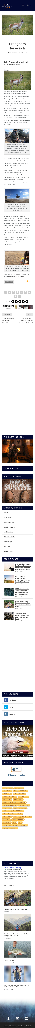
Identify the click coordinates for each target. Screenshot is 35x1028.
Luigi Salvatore (8, 532)
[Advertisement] (17, 657)
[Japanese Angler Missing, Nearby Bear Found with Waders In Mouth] (9, 616)
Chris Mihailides (9, 522)
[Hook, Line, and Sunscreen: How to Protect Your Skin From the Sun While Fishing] (9, 579)
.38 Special (22, 791)
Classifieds (12, 1026)
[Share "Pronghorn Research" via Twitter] (10, 292)
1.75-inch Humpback (9, 796)
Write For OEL (8, 551)
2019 (20, 822)
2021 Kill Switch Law (10, 828)
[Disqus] (17, 354)
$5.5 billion (19, 788)
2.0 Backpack (23, 796)
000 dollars (7, 794)
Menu (28, 5)
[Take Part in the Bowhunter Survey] (17, 898)
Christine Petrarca (9, 527)
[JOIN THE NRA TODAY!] (17, 741)
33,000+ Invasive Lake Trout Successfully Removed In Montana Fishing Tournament (22, 591)
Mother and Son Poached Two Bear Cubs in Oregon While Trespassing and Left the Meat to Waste (23, 566)
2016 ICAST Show (18, 819)
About (6, 1026)
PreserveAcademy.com (14, 869)
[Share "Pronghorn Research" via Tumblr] (17, 292)
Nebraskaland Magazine (16, 276)
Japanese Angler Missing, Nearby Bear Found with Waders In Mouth (22, 616)
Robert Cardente (9, 537)
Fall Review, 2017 (9, 960)
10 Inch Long (18, 799)
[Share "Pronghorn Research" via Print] (19, 296)
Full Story (9, 282)
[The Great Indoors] (17, 451)
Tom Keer (7, 546)
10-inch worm (23, 805)
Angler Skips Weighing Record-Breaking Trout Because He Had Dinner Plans (23, 604)
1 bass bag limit (19, 794)
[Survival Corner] (17, 491)
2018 (14, 822)
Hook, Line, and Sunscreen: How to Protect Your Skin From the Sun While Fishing (22, 579)
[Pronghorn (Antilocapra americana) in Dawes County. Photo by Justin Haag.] (17, 89)
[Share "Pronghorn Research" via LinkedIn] (21, 292)
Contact (28, 1026)
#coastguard (7, 788)
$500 (15, 791)
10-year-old (7, 808)
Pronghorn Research (16, 274)
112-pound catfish (20, 808)
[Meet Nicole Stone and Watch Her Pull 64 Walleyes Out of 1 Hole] (17, 974)
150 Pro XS (6, 811)
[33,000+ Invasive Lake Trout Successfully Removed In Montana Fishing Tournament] (9, 592)
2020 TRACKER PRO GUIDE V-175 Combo (14, 825)
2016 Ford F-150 (26, 816)
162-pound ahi (16, 814)
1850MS (16, 816)
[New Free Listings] (17, 771)
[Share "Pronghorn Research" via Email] (16, 296)
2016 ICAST (6, 819)
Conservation (12, 53)
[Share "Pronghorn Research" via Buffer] (25, 292)
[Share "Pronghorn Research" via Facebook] (6, 292)
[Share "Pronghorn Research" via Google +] (14, 292)
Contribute (21, 1026)
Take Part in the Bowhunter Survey (15, 909)
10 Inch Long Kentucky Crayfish (14, 802)
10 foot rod (6, 799)
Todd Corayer (8, 541)
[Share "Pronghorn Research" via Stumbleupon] (29, 292)
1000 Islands (7, 816)
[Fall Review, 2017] (17, 949)
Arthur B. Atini (8, 517)
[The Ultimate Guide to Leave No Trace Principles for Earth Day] (17, 922)
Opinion (6, 512)
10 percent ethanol (9, 805)
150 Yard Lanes (17, 811)
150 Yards (6, 814)
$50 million (6, 791)
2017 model (6, 822)
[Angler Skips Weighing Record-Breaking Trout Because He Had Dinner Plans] (9, 604)
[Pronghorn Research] (17, 25)
